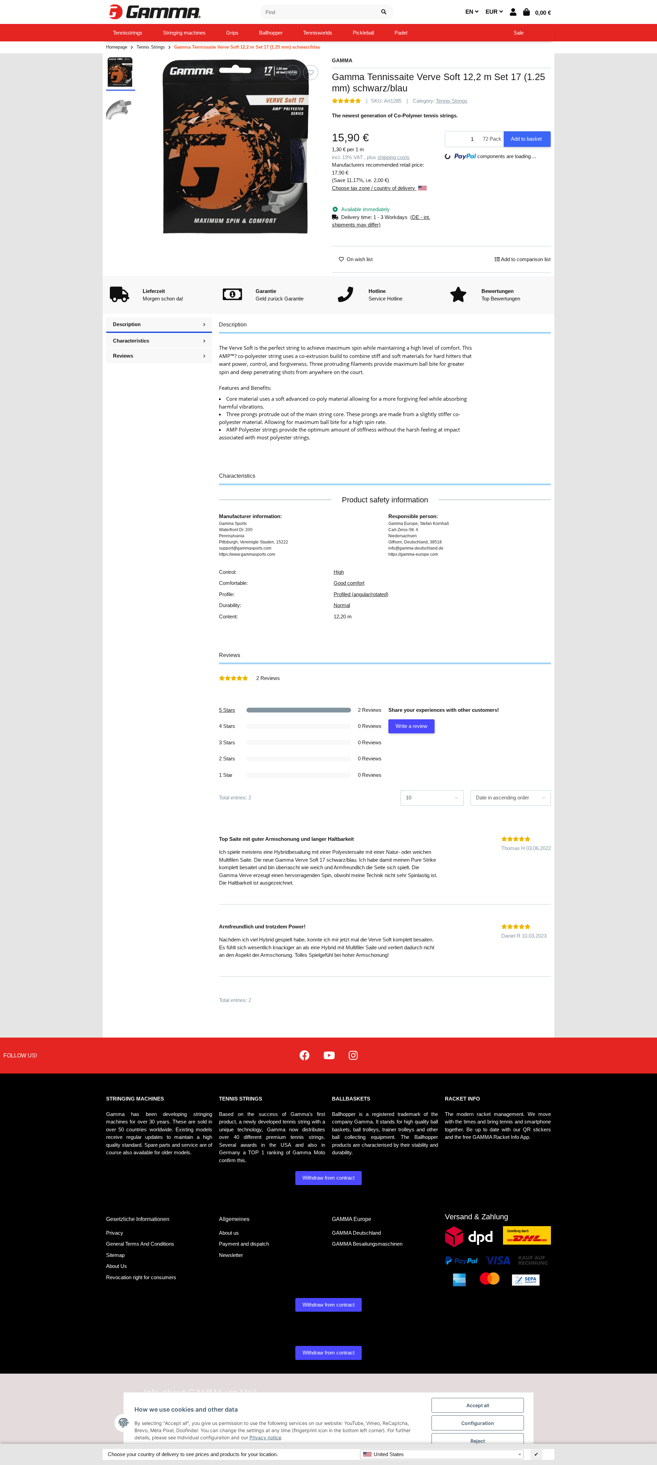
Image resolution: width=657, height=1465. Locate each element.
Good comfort (349, 583)
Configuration (477, 1423)
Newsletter (231, 1255)
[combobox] (442, 1454)
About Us (116, 1266)
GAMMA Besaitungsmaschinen (367, 1244)
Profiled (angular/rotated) (361, 594)
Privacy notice (265, 1437)
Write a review (411, 726)
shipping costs (393, 157)
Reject (478, 1441)
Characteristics (131, 341)
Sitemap (115, 1255)
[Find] (384, 12)
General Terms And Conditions (140, 1244)
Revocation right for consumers (141, 1277)
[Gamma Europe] (154, 11)
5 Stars (227, 710)
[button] (513, 12)
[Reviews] (346, 101)
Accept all (477, 1405)
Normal (342, 605)
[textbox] (441, 1454)
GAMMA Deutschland (356, 1233)
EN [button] (470, 12)
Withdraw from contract (328, 1178)
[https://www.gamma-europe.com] (305, 1055)
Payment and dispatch (244, 1244)
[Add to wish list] (310, 72)
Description (127, 324)
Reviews (123, 356)
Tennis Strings (451, 101)
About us (229, 1233)
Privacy (114, 1233)
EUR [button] (492, 12)
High (339, 572)
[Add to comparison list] (292, 72)
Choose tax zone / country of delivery (374, 188)
